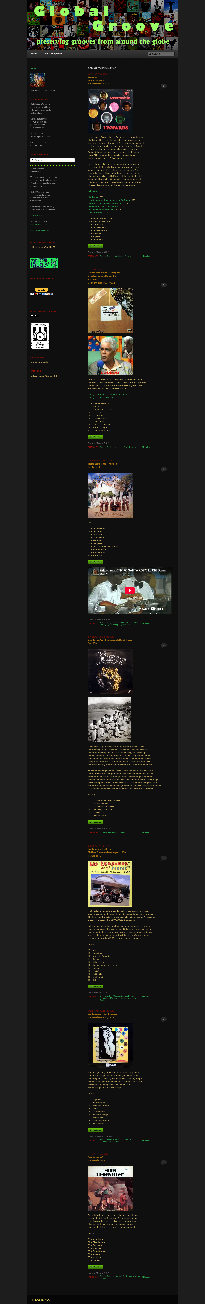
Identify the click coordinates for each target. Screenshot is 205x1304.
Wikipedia (92, 191)
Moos (33, 68)
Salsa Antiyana (115, 625)
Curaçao (109, 622)
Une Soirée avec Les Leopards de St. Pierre (109, 200)
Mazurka (127, 256)
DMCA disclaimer (37, 216)
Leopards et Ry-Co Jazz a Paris (103, 206)
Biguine (103, 256)
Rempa (119, 1142)
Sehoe (125, 625)
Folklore (110, 447)
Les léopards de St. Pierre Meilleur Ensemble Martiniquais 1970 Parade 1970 (107, 852)
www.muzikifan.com (38, 224)
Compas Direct (127, 996)
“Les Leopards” (95, 212)
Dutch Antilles (125, 622)
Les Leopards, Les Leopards (101, 209)
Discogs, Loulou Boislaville (100, 397)
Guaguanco (104, 998)
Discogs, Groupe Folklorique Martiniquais (107, 394)
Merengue (104, 625)
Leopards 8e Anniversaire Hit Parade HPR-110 (98, 80)
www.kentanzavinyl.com (40, 230)
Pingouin (111, 1142)
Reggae (103, 1278)
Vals (134, 447)
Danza (116, 622)
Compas (110, 256)
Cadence (103, 832)
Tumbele (103, 1000)
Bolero (102, 622)
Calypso (116, 996)
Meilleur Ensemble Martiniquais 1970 (105, 203)
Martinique (93, 197)
